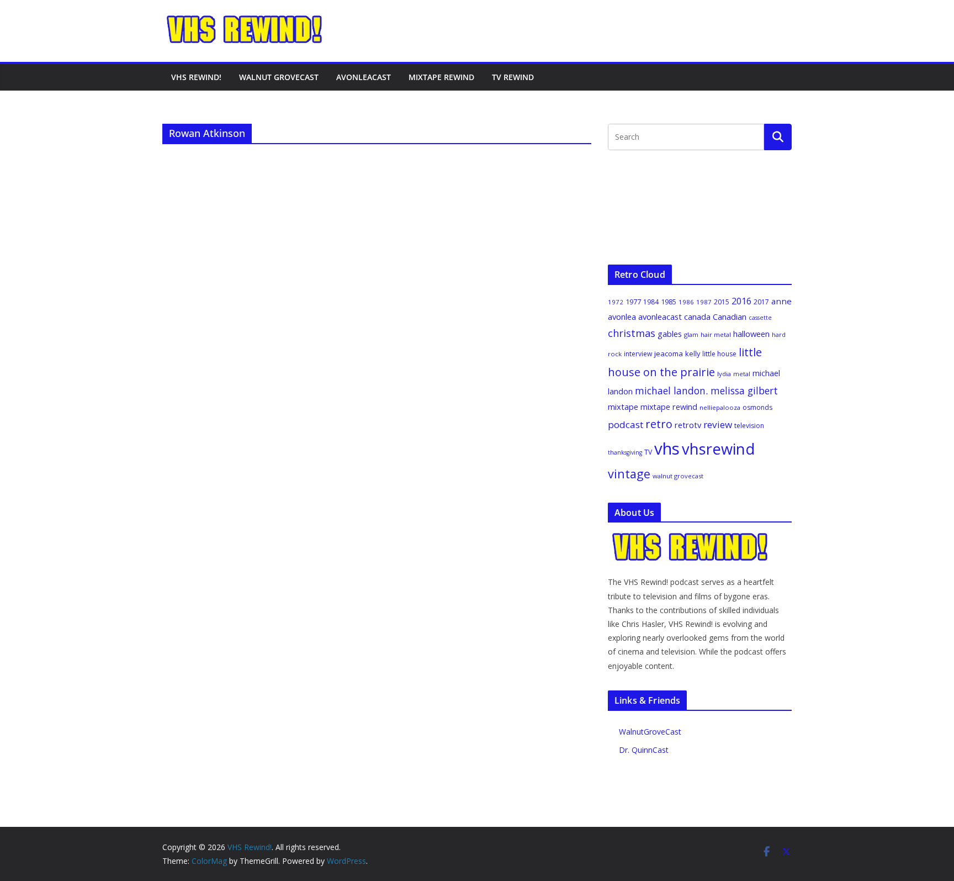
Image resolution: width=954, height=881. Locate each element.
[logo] (690, 537)
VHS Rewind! (196, 77)
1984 (651, 302)
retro (658, 423)
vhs (667, 448)
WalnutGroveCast (650, 731)
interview (638, 353)
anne (781, 301)
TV (648, 452)
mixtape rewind (668, 407)
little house (719, 353)
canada (697, 316)
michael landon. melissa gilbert (706, 390)
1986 (686, 302)
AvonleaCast (363, 77)
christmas (631, 333)
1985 (668, 302)
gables (670, 333)
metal (741, 374)
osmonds (757, 407)
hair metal (716, 334)
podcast (625, 424)
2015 (721, 302)
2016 (741, 301)
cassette (760, 317)
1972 (615, 302)
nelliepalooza (719, 407)
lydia (724, 374)
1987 (704, 302)
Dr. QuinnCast (644, 750)
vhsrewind (718, 449)
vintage (629, 474)
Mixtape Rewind (441, 77)
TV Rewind (513, 77)
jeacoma (668, 353)
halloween (751, 333)
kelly (692, 353)
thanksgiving (625, 452)
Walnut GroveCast (279, 77)
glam (691, 334)
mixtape (623, 406)
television (749, 425)
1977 (633, 302)
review (717, 424)
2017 (761, 302)
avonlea (622, 316)
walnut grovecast (678, 476)
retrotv (688, 424)
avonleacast (660, 316)
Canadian (729, 316)
